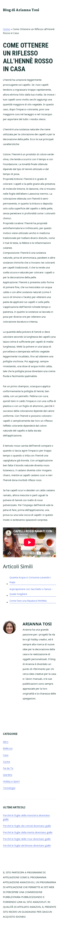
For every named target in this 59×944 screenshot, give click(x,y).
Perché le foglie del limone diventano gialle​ (27, 845)
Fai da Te (8, 768)
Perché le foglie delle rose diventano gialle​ (27, 838)
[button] (54, 10)
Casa (5, 755)
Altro (5, 741)
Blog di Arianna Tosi (21, 10)
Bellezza (7, 748)
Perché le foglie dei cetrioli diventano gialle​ (27, 825)
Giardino (7, 774)
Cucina (6, 761)
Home (6, 29)
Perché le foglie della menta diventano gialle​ (27, 832)
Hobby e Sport (11, 781)
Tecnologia (9, 787)
